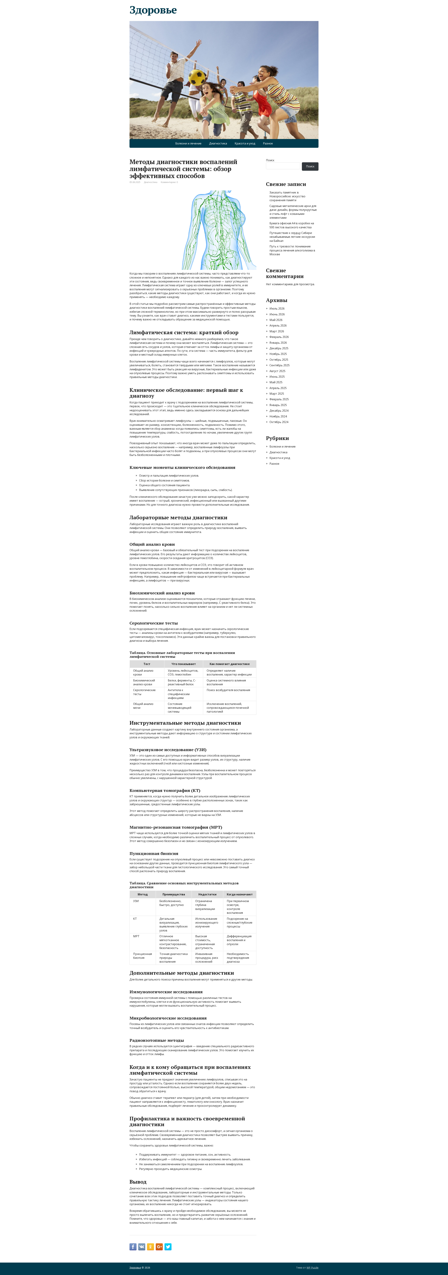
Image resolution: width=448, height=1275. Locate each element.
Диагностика (218, 143)
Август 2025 (277, 371)
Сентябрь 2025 (280, 365)
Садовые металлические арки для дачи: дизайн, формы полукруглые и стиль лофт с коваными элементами (293, 212)
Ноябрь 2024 (278, 416)
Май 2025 (276, 382)
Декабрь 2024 (279, 411)
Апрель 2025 (278, 388)
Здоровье (153, 9)
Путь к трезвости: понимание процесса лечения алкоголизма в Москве (292, 250)
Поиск (270, 160)
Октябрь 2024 (279, 422)
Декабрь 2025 (279, 348)
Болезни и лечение (188, 143)
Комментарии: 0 (169, 182)
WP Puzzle (312, 1267)
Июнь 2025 (277, 377)
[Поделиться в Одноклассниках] (150, 1246)
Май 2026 (276, 320)
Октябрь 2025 (279, 360)
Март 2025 (277, 394)
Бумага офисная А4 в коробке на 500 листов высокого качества (292, 225)
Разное (268, 143)
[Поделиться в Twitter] (168, 1246)
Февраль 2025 (279, 399)
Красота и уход (245, 143)
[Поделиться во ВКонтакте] (141, 1246)
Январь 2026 (278, 343)
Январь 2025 (278, 405)
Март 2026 (277, 331)
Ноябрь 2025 (278, 354)
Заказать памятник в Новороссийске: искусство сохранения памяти (287, 196)
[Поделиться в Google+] (159, 1246)
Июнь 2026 (277, 314)
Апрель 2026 (278, 325)
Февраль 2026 (279, 337)
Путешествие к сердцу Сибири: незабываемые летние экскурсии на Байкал (292, 237)
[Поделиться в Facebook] (133, 1246)
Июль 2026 (277, 308)
